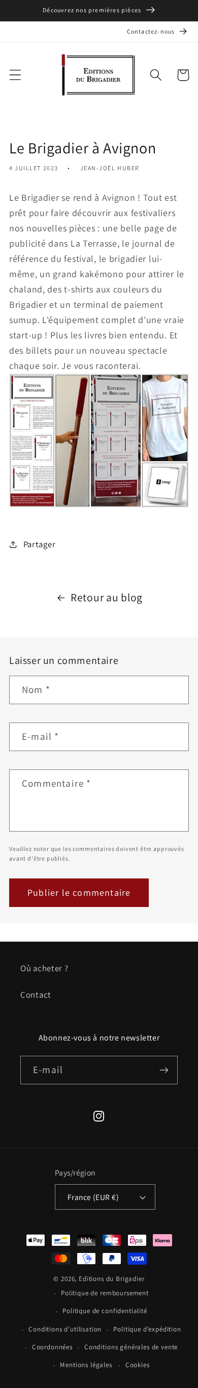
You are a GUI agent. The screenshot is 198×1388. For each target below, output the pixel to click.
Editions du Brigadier (112, 1278)
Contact (35, 994)
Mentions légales (86, 1364)
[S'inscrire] (163, 1070)
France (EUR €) (93, 1197)
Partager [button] (39, 544)
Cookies (137, 1364)
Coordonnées (52, 1347)
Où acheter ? (44, 968)
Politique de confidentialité (104, 1310)
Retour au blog (107, 597)
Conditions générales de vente (131, 1347)
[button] (15, 75)
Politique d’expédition (147, 1329)
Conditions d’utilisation (65, 1329)
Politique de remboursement (105, 1293)
